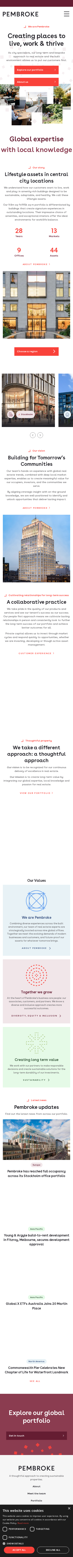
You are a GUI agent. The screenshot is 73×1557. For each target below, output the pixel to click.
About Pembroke (35, 264)
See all (35, 1381)
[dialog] (36, 1531)
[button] (36, 1543)
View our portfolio (35, 793)
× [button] (69, 1508)
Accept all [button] (19, 1549)
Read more (23, 1523)
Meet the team (36, 1493)
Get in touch (16, 1435)
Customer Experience (35, 653)
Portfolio (36, 1500)
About (36, 1486)
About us (22, 81)
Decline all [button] (53, 1549)
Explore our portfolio (30, 69)
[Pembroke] (20, 14)
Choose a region (27, 351)
